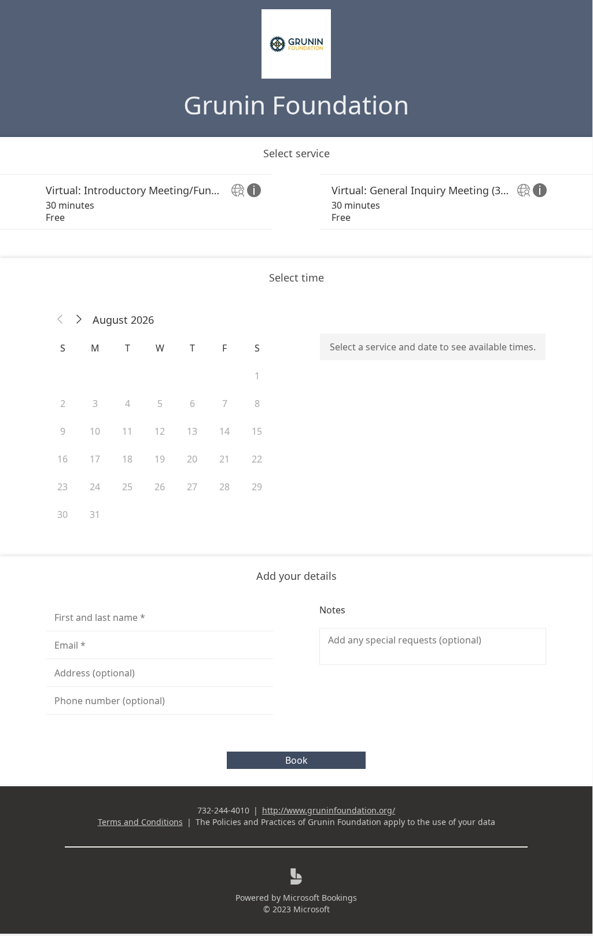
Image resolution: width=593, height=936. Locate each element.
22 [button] (257, 459)
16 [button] (62, 459)
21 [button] (224, 459)
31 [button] (95, 514)
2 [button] (62, 403)
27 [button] (192, 486)
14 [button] (224, 431)
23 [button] (62, 486)
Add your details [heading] (296, 576)
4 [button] (127, 403)
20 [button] (192, 459)
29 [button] (257, 486)
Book (296, 760)
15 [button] (257, 431)
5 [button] (160, 403)
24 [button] (95, 486)
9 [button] (62, 431)
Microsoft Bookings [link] (320, 897)
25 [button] (127, 486)
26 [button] (159, 486)
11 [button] (127, 431)
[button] (60, 319)
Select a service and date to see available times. (433, 347)
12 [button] (159, 431)
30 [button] (62, 514)
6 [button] (192, 403)
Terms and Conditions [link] (140, 821)
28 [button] (224, 486)
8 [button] (257, 403)
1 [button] (257, 375)
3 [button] (95, 403)
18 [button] (127, 459)
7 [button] (224, 403)
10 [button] (95, 431)
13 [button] (192, 431)
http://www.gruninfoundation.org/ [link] (328, 810)
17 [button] (95, 459)
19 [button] (159, 459)
